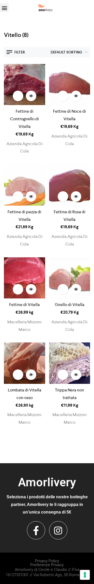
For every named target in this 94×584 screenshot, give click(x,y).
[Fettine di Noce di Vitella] (69, 84)
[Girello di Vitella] (69, 278)
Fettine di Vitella (24, 304)
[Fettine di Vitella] (24, 278)
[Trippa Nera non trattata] (69, 363)
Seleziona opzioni (18, 96)
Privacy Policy (47, 561)
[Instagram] (58, 530)
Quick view (31, 96)
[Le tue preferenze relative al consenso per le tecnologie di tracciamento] (85, 575)
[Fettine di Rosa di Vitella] (69, 185)
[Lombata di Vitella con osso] (24, 363)
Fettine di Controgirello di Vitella (24, 118)
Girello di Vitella (69, 304)
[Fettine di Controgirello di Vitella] (24, 84)
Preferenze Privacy (47, 565)
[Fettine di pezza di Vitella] (24, 185)
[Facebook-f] (36, 530)
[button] (4, 7)
